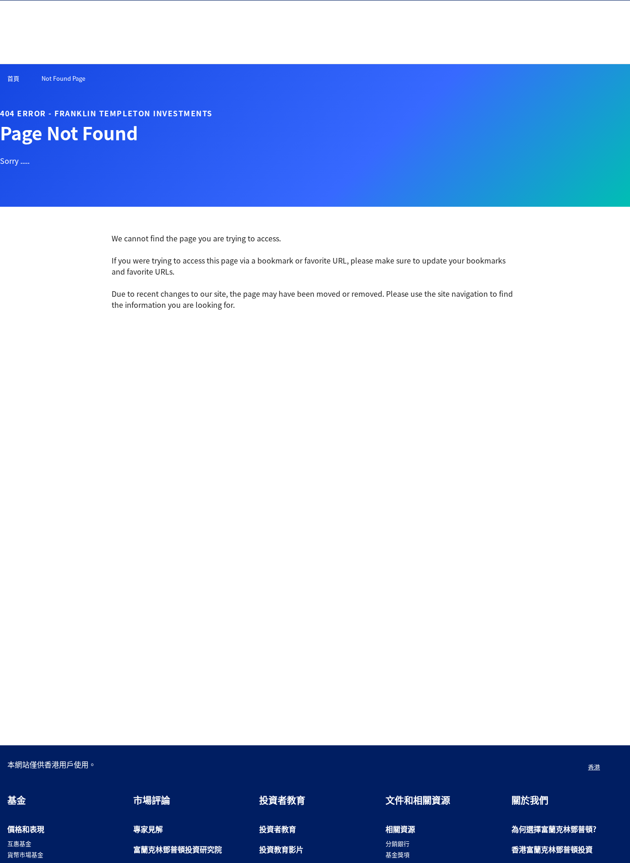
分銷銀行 (398, 843)
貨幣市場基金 (25, 854)
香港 (594, 766)
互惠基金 (19, 843)
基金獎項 (398, 854)
